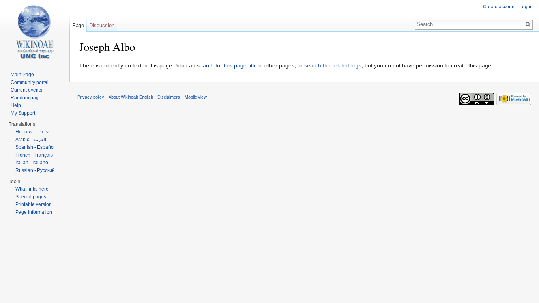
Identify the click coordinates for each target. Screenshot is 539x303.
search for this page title (227, 65)
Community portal (30, 82)
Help (16, 105)
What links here (32, 189)
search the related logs (332, 65)
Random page (26, 98)
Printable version (33, 204)
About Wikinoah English (131, 97)
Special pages (30, 197)
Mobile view (196, 97)
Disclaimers (168, 97)
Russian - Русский (35, 170)
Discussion (101, 25)
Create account (499, 6)
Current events (26, 90)
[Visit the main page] (34, 31)
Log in (526, 6)
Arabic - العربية (30, 139)
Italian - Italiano (31, 162)
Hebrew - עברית (32, 132)
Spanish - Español (35, 147)
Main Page (22, 74)
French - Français (34, 155)
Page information (33, 212)
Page (78, 25)
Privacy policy (90, 97)
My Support (23, 113)
